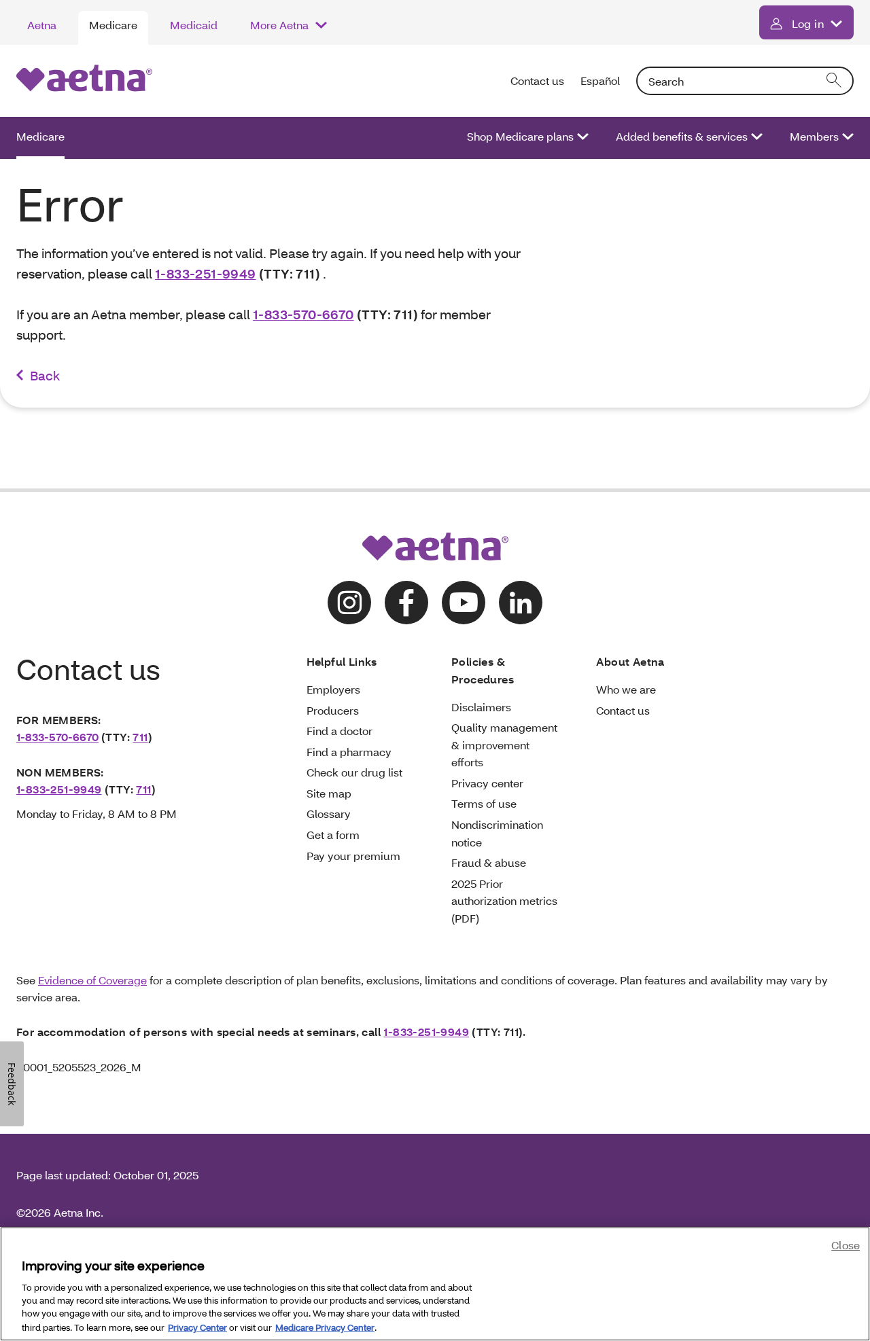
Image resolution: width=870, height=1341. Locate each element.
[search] (835, 81)
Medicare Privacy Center (325, 1326)
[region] (435, 1284)
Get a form (333, 834)
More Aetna (279, 25)
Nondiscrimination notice (497, 833)
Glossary (329, 813)
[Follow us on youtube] (463, 602)
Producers (333, 710)
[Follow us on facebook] (406, 602)
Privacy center (487, 783)
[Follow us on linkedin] (520, 602)
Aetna (41, 25)
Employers (333, 689)
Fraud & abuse (488, 862)
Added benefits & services (682, 136)
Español (600, 80)
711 (140, 737)
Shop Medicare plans (520, 136)
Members (814, 136)
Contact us (537, 80)
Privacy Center (197, 1326)
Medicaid (194, 25)
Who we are (626, 689)
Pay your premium (353, 855)
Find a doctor (339, 730)
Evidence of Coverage (92, 980)
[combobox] (745, 81)
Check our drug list (354, 772)
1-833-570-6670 (303, 314)
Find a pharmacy (349, 752)
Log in (808, 23)
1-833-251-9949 (205, 273)
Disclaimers (481, 707)
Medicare (113, 25)
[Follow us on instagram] (349, 602)
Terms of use (484, 803)
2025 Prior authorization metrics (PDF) (504, 900)
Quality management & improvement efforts (504, 744)
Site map (329, 793)
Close (845, 1245)
